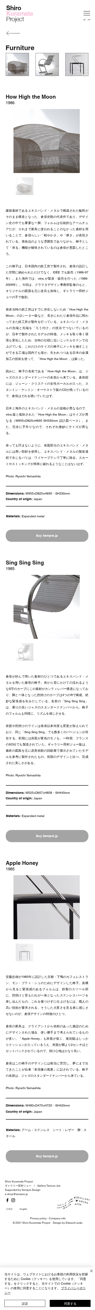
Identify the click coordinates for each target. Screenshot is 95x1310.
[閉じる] (89, 1273)
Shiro (13, 7)
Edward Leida (74, 1222)
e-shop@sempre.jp (16, 1194)
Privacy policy (38, 1218)
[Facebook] (7, 1200)
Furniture (20, 48)
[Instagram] (13, 1200)
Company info (57, 1218)
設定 (25, 1303)
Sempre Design (31, 1189)
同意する (70, 1303)
